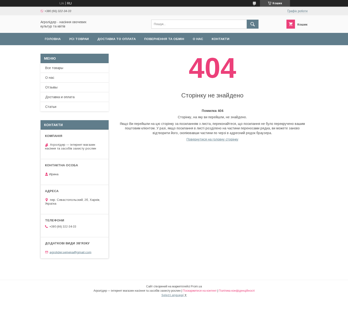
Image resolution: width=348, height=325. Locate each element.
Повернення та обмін (164, 39)
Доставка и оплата (60, 97)
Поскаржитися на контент (200, 290)
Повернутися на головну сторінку (212, 139)
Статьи (50, 107)
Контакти (220, 39)
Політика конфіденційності (237, 290)
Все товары (54, 68)
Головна (53, 39)
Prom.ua (196, 286)
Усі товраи (79, 39)
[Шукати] (253, 24)
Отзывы (51, 87)
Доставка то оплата (116, 39)
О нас (198, 39)
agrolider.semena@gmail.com (70, 252)
